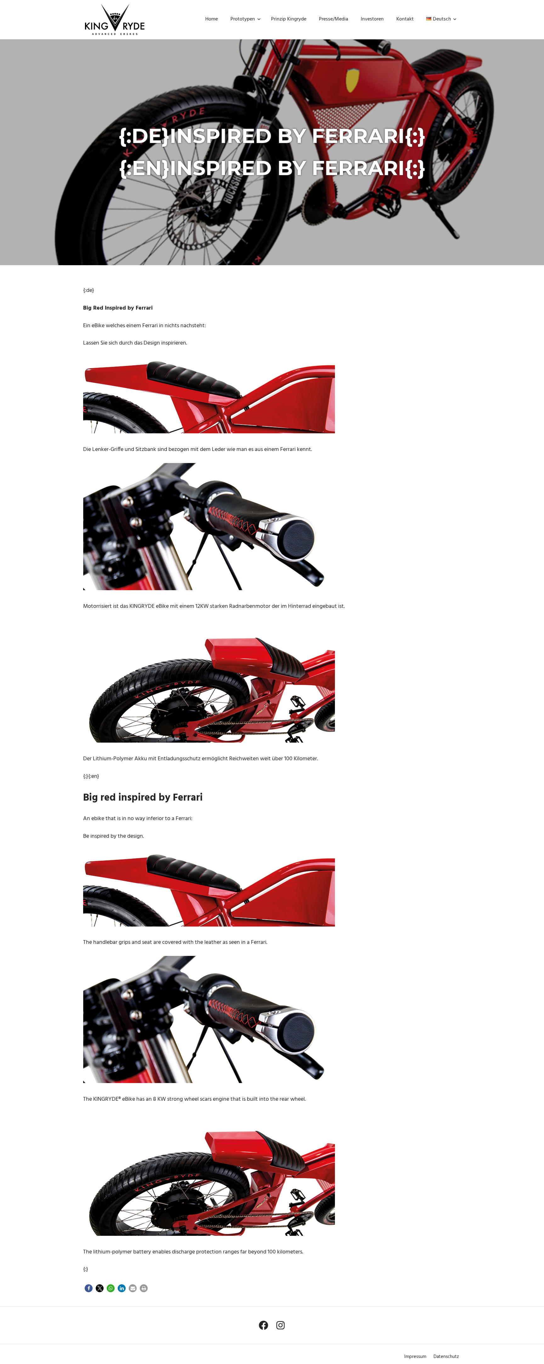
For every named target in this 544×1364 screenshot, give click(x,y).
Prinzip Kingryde (288, 19)
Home (211, 19)
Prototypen (242, 19)
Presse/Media (333, 19)
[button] (89, 1288)
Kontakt (405, 19)
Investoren (372, 19)
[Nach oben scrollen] (532, 1352)
